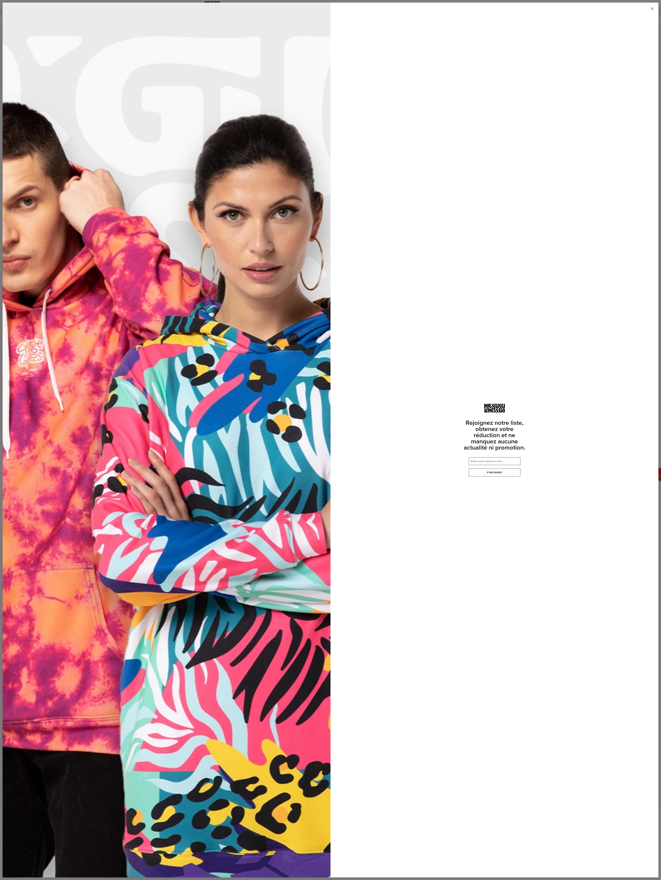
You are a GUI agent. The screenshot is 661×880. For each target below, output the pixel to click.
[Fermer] (652, 9)
